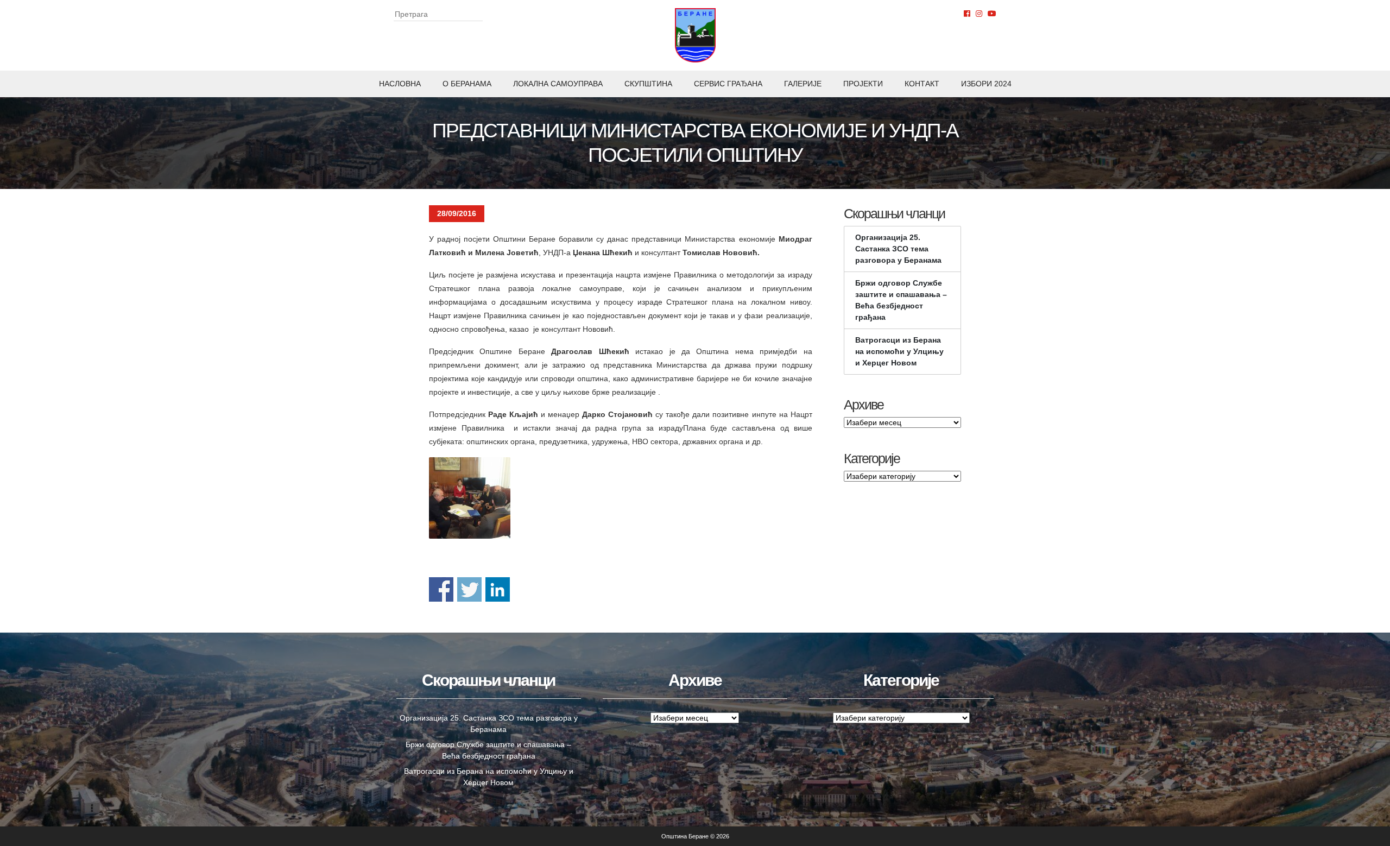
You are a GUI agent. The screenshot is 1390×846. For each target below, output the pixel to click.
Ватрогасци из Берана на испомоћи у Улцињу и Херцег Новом (899, 351)
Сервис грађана (728, 83)
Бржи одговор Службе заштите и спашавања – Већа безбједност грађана (901, 300)
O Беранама (467, 83)
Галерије (803, 83)
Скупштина (648, 83)
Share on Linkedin (497, 589)
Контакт (922, 83)
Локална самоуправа (558, 83)
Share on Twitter (469, 589)
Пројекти (863, 83)
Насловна (400, 83)
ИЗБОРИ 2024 (986, 83)
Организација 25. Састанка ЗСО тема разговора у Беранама (898, 248)
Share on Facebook (441, 589)
